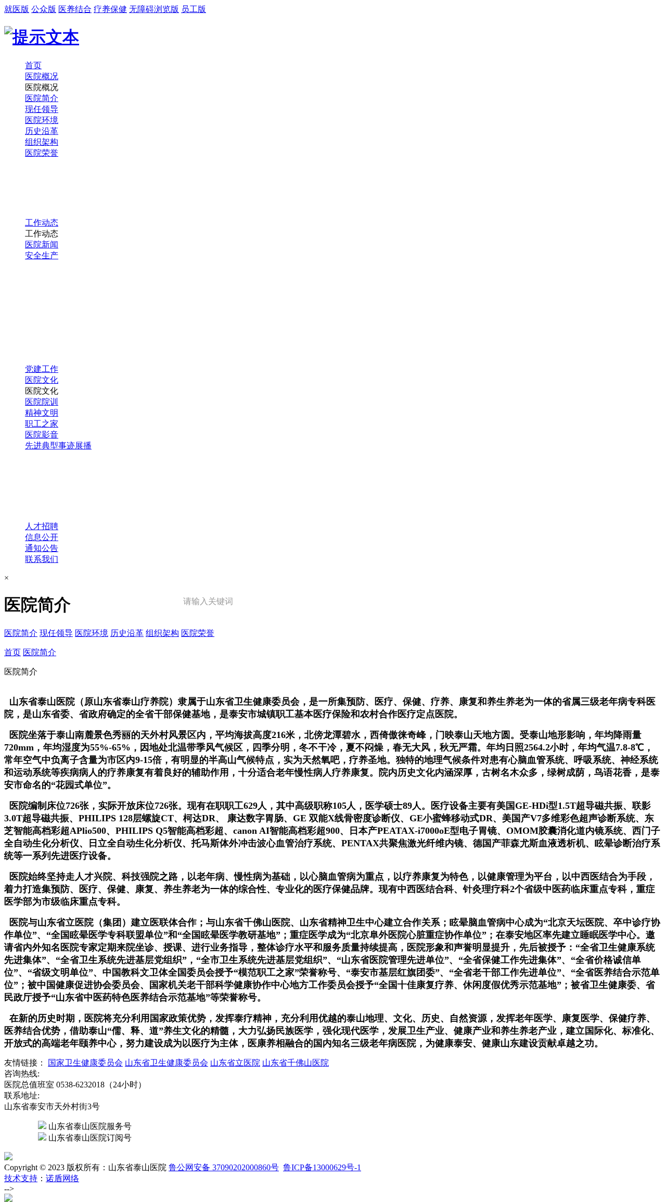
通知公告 (41, 548)
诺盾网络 (62, 1178)
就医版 (16, 9)
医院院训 (41, 401)
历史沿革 (41, 131)
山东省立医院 (235, 1062)
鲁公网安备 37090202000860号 (224, 1167)
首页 (33, 65)
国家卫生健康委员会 (85, 1062)
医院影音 (41, 434)
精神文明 (41, 412)
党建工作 (41, 369)
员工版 (193, 9)
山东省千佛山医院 (295, 1062)
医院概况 (41, 76)
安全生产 (41, 255)
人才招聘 (41, 526)
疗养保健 (110, 9)
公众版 (43, 9)
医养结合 (75, 9)
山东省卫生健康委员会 (166, 1062)
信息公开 (41, 537)
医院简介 (41, 98)
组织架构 (41, 141)
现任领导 (41, 109)
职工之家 (41, 423)
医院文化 (41, 379)
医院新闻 (41, 244)
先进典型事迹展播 (58, 445)
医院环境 (41, 120)
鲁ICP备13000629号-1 (322, 1167)
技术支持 (20, 1178)
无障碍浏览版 (154, 9)
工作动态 (41, 222)
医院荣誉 (41, 152)
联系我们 (41, 559)
